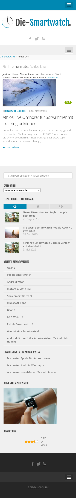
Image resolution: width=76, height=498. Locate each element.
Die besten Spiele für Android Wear (28, 358)
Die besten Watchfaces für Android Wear (32, 372)
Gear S (11, 267)
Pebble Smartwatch (19, 274)
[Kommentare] (60, 206)
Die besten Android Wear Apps (25, 365)
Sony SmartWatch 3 (19, 296)
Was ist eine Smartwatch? (23, 331)
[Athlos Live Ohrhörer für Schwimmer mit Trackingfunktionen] (38, 92)
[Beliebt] (38, 206)
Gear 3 (11, 310)
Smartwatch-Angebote (15, 111)
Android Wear (15, 281)
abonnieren (52, 77)
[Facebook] (30, 38)
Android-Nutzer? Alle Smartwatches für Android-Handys (37, 340)
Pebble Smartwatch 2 (20, 324)
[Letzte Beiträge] (15, 206)
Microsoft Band (16, 303)
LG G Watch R (15, 317)
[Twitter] (36, 38)
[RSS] (43, 38)
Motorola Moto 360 (19, 289)
